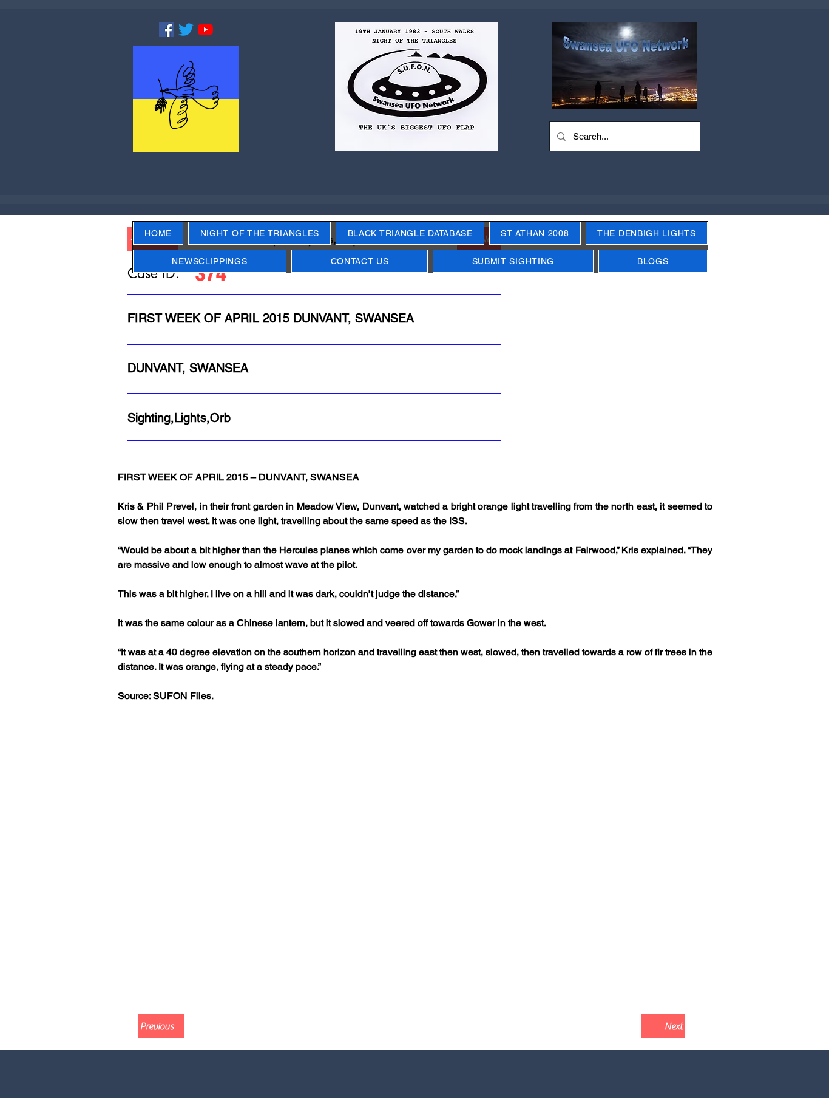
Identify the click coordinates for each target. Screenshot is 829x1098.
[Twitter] (186, 29)
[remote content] (414, 856)
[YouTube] (205, 29)
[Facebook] (166, 29)
